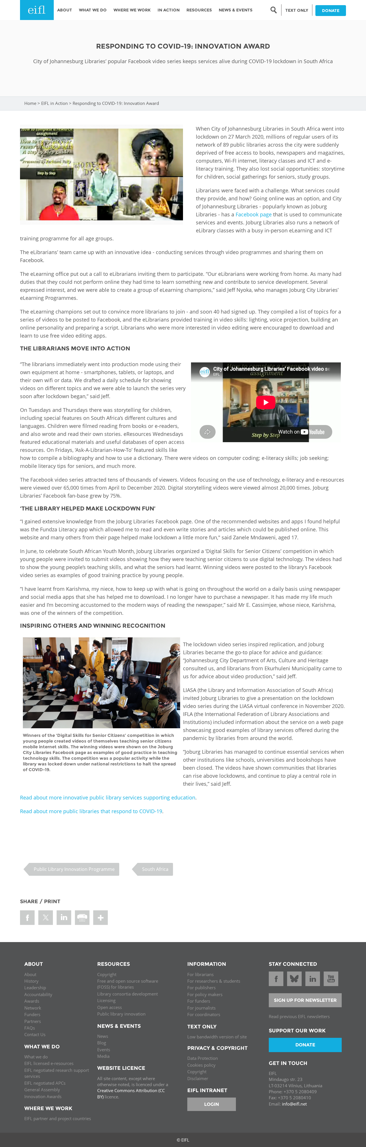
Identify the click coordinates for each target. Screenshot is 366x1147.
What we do (36, 1057)
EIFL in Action (54, 103)
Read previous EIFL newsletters (299, 1016)
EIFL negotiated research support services (56, 1073)
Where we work (132, 10)
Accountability (38, 994)
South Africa (155, 869)
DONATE (330, 10)
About (64, 10)
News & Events (235, 10)
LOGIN (211, 1104)
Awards (31, 1001)
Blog (101, 1043)
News (102, 1036)
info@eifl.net (294, 1104)
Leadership (35, 987)
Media (103, 1056)
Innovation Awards (42, 1096)
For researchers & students (213, 981)
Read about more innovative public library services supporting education (107, 797)
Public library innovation (121, 1014)
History (31, 981)
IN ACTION (169, 10)
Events (103, 1049)
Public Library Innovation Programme (74, 869)
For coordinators (203, 1014)
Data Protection (202, 1058)
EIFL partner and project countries (57, 1118)
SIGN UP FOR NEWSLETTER (305, 1000)
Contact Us (34, 1034)
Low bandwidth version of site (217, 1037)
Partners (32, 1021)
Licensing (106, 1000)
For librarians (200, 974)
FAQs (29, 1028)
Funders (32, 1014)
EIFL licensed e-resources (48, 1063)
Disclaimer (197, 1078)
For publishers (201, 987)
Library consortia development (127, 994)
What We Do (93, 10)
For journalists (201, 1008)
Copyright (106, 974)
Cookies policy (201, 1065)
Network (32, 1008)
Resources (199, 10)
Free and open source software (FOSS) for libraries (127, 984)
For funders (198, 1001)
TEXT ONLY (296, 10)
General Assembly (42, 1089)
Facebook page (254, 214)
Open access (109, 1007)
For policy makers (204, 994)
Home (30, 103)
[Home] (37, 10)
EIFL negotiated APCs (44, 1083)
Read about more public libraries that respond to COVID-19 (91, 811)
